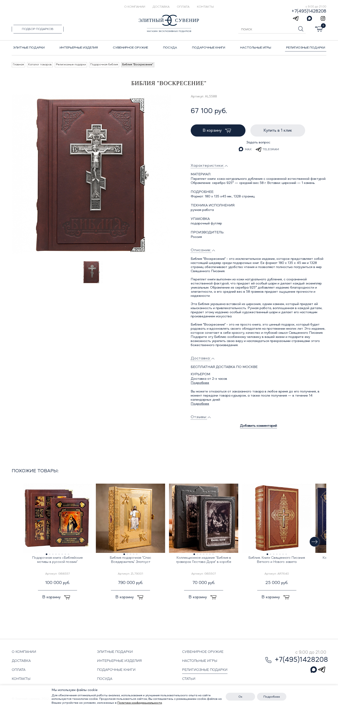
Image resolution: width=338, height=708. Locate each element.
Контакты (205, 6)
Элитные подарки (115, 652)
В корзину (213, 130)
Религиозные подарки (204, 670)
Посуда (104, 679)
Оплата (183, 6)
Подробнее (200, 383)
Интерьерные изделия (119, 661)
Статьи (188, 679)
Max (248, 149)
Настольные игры (199, 661)
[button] (314, 542)
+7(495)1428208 (308, 11)
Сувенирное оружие (202, 652)
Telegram (270, 149)
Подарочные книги (116, 670)
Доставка (161, 6)
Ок (240, 696)
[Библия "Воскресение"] (91, 174)
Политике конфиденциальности (139, 702)
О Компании (134, 6)
